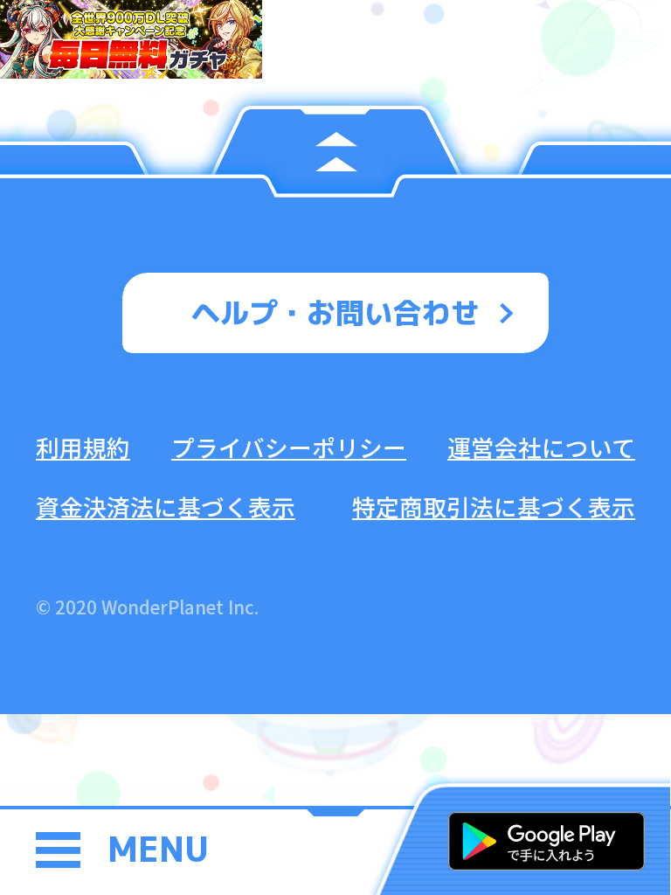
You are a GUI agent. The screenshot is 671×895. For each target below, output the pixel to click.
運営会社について (541, 447)
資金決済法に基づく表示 (165, 506)
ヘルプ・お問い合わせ (335, 312)
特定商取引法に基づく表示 (493, 506)
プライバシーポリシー (288, 447)
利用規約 (83, 447)
